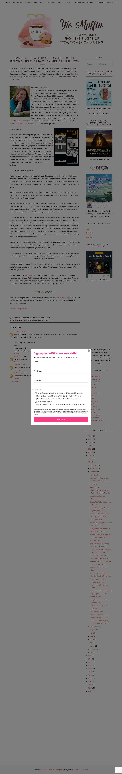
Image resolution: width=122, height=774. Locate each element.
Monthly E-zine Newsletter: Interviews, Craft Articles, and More (58, 399)
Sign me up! (61, 419)
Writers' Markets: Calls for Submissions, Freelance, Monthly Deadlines (60, 404)
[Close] (89, 350)
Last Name (37, 380)
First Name (38, 371)
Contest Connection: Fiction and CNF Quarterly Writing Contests (59, 396)
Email (36, 361)
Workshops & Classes (44, 402)
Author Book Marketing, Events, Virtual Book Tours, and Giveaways (60, 393)
